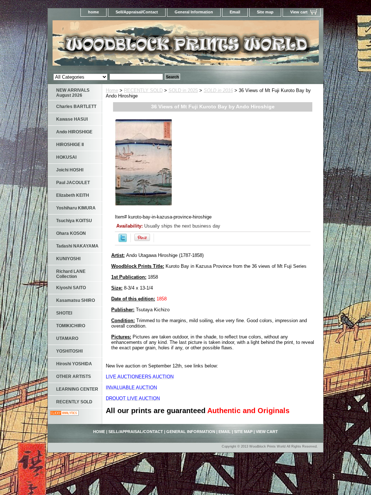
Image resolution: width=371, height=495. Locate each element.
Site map (265, 12)
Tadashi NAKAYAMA (77, 246)
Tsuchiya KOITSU (74, 220)
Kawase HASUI (72, 119)
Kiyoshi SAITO (71, 287)
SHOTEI (64, 313)
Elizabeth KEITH (72, 195)
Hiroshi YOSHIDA (74, 363)
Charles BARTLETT (76, 106)
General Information (194, 12)
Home (112, 90)
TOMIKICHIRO (70, 325)
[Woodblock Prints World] (138, 45)
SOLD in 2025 (183, 90)
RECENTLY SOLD (143, 90)
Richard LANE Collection (71, 274)
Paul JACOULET (73, 182)
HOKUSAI (66, 157)
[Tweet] (122, 240)
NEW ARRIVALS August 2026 (72, 93)
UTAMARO (67, 338)
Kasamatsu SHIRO (75, 300)
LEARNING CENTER (77, 389)
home (93, 12)
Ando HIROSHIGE (74, 131)
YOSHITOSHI (69, 351)
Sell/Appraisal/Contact (137, 12)
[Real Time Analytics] (64, 414)
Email (235, 12)
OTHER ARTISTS (73, 376)
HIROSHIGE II (70, 144)
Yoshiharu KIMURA (76, 208)
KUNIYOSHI (68, 258)
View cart (299, 12)
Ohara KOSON (71, 233)
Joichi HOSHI (69, 169)
